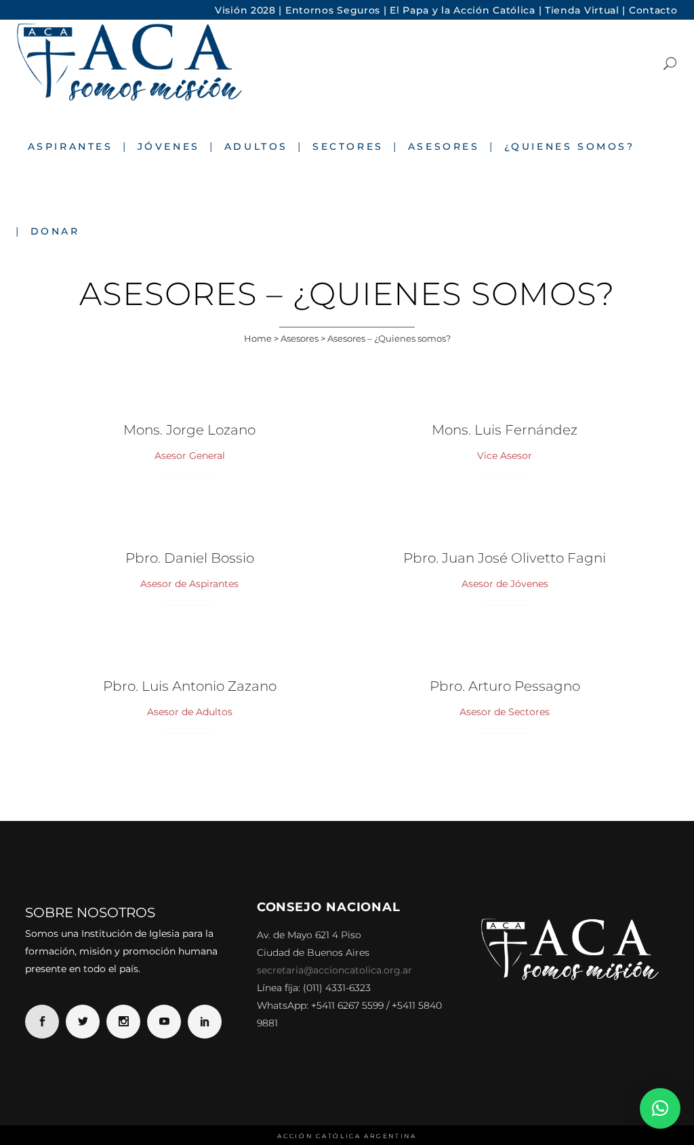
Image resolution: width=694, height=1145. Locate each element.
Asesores (300, 338)
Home (258, 338)
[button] (660, 1108)
